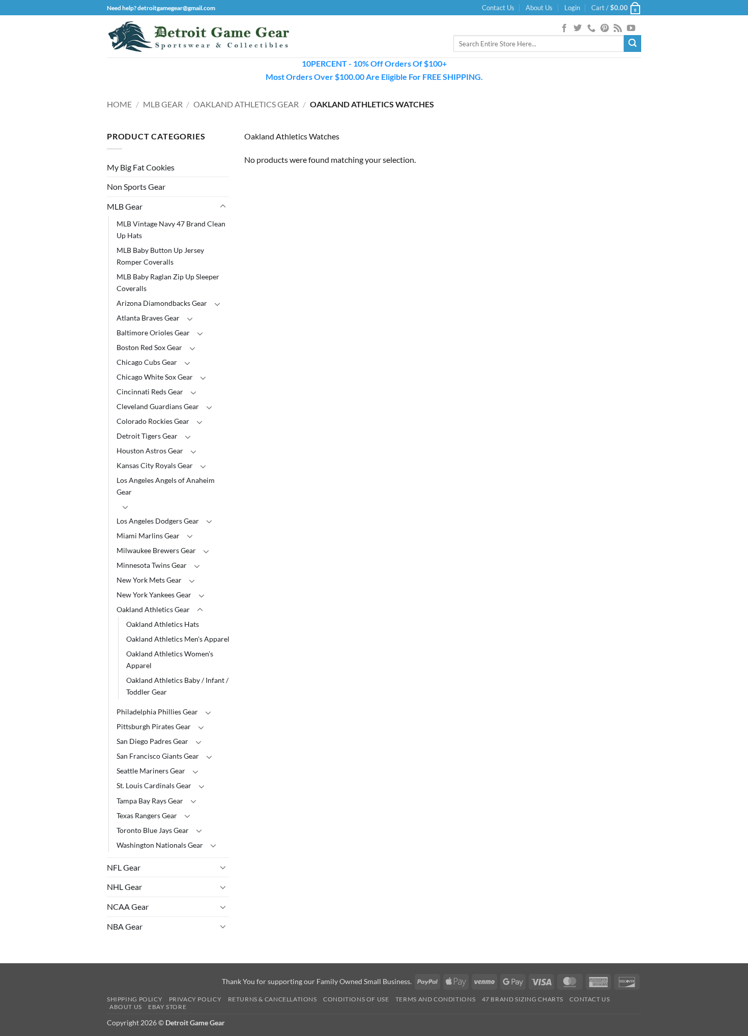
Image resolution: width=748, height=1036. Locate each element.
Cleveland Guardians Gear (158, 406)
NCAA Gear (128, 906)
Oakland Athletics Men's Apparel (177, 639)
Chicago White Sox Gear (155, 376)
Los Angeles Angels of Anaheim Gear (166, 486)
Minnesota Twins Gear (152, 565)
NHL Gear (124, 886)
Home (119, 104)
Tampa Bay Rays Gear (150, 800)
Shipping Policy (134, 999)
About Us (539, 8)
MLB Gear (163, 104)
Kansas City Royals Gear (155, 465)
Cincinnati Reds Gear (150, 391)
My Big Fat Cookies (141, 167)
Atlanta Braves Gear (148, 317)
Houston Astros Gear (150, 450)
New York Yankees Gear (154, 594)
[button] (572, 7)
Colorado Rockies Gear (153, 421)
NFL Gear (123, 867)
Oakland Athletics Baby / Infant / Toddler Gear (177, 686)
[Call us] (591, 28)
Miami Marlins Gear (148, 535)
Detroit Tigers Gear (147, 435)
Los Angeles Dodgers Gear (158, 520)
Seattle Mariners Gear (151, 770)
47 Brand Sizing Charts (522, 999)
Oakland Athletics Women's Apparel (169, 659)
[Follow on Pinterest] (604, 28)
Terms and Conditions (435, 999)
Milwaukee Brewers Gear (156, 550)
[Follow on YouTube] (631, 28)
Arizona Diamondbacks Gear (162, 303)
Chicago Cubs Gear (147, 362)
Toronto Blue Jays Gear (153, 830)
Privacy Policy (195, 999)
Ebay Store (167, 1007)
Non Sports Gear (136, 186)
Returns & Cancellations (272, 999)
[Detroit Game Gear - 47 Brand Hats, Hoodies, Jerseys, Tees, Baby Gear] (198, 36)
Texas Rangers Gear (147, 815)
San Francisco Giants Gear (158, 756)
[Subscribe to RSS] (618, 28)
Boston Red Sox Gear (149, 347)
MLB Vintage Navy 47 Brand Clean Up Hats (171, 229)
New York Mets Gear (149, 579)
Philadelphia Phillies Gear (157, 711)
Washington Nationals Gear (160, 845)
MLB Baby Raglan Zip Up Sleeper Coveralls (168, 282)
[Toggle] (223, 206)
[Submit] (632, 43)
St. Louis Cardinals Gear (154, 785)
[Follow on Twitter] (577, 28)
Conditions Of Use (356, 999)
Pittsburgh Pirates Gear (154, 726)
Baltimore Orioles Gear (153, 332)
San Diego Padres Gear (152, 741)
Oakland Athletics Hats (162, 624)
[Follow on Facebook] (564, 28)
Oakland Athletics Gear (246, 104)
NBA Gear (124, 926)
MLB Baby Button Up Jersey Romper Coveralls (160, 256)
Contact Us (498, 8)
